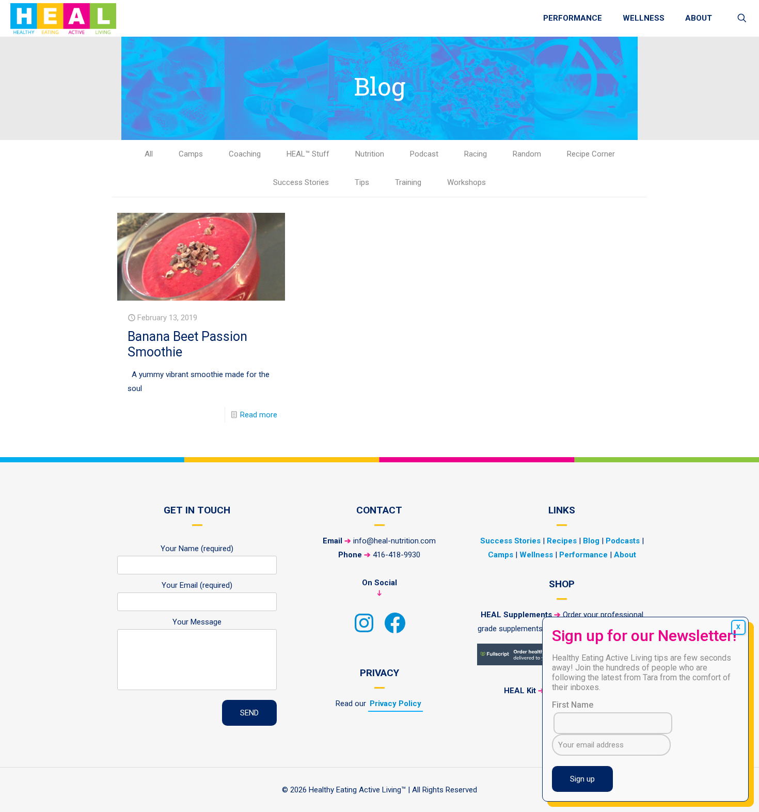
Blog (591, 540)
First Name (572, 705)
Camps (191, 154)
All (149, 154)
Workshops (466, 182)
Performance (583, 554)
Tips (362, 182)
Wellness (536, 554)
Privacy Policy (395, 703)
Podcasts (623, 540)
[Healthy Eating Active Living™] (63, 18)
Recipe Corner (591, 154)
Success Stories (301, 182)
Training (408, 182)
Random (527, 154)
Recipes (562, 540)
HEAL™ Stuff (308, 154)
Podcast (424, 154)
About (625, 554)
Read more (258, 414)
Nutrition (369, 154)
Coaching (245, 154)
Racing (475, 154)
